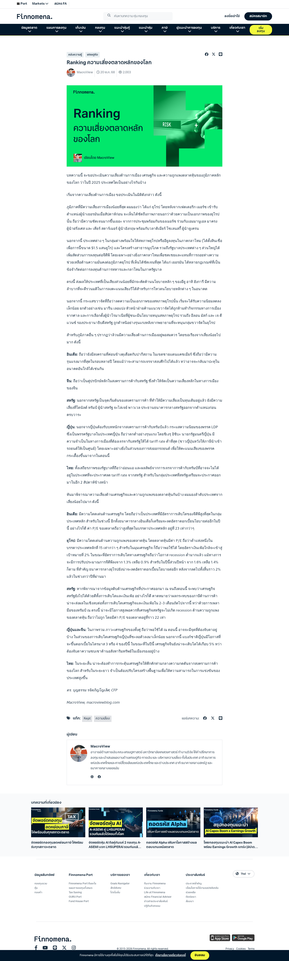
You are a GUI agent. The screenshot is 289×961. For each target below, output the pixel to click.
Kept (87, 718)
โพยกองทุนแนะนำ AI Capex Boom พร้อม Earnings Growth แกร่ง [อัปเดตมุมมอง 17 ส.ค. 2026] (230, 845)
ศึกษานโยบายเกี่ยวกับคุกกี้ (170, 955)
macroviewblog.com (103, 702)
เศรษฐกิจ (92, 54)
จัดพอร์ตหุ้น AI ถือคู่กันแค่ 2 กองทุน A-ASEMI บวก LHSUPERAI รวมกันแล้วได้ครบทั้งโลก (115, 845)
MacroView (100, 746)
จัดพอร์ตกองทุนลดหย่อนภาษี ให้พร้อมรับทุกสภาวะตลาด (57, 845)
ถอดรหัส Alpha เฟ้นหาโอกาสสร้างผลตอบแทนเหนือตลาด (171, 845)
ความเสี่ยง (103, 718)
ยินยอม (200, 955)
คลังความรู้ (75, 54)
